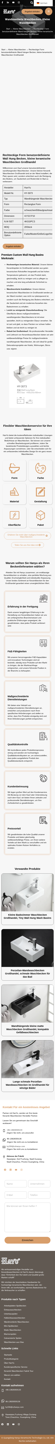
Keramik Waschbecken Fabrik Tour (18, 1371)
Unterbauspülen (10, 1314)
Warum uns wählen (12, 1375)
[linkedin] (8, 2)
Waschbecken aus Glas (14, 1342)
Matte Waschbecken (12, 1330)
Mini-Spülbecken (11, 1326)
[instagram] (19, 2)
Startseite (8, 1355)
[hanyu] (9, 11)
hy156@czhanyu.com (16, 1146)
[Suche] (31, 2)
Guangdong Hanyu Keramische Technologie (23, 1437)
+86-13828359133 (14, 1130)
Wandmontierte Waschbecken (23, 19)
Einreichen (27, 1240)
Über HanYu (9, 1363)
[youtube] (14, 2)
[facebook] (3, 2)
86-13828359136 (13, 1401)
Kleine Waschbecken (22, 29)
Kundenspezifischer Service (15, 1367)
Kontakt (7, 1379)
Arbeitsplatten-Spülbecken (15, 1306)
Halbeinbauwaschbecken (14, 1318)
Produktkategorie (11, 1359)
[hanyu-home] (10, 1261)
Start (8, 29)
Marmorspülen (10, 1334)
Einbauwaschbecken (12, 1310)
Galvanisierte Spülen (12, 1338)
